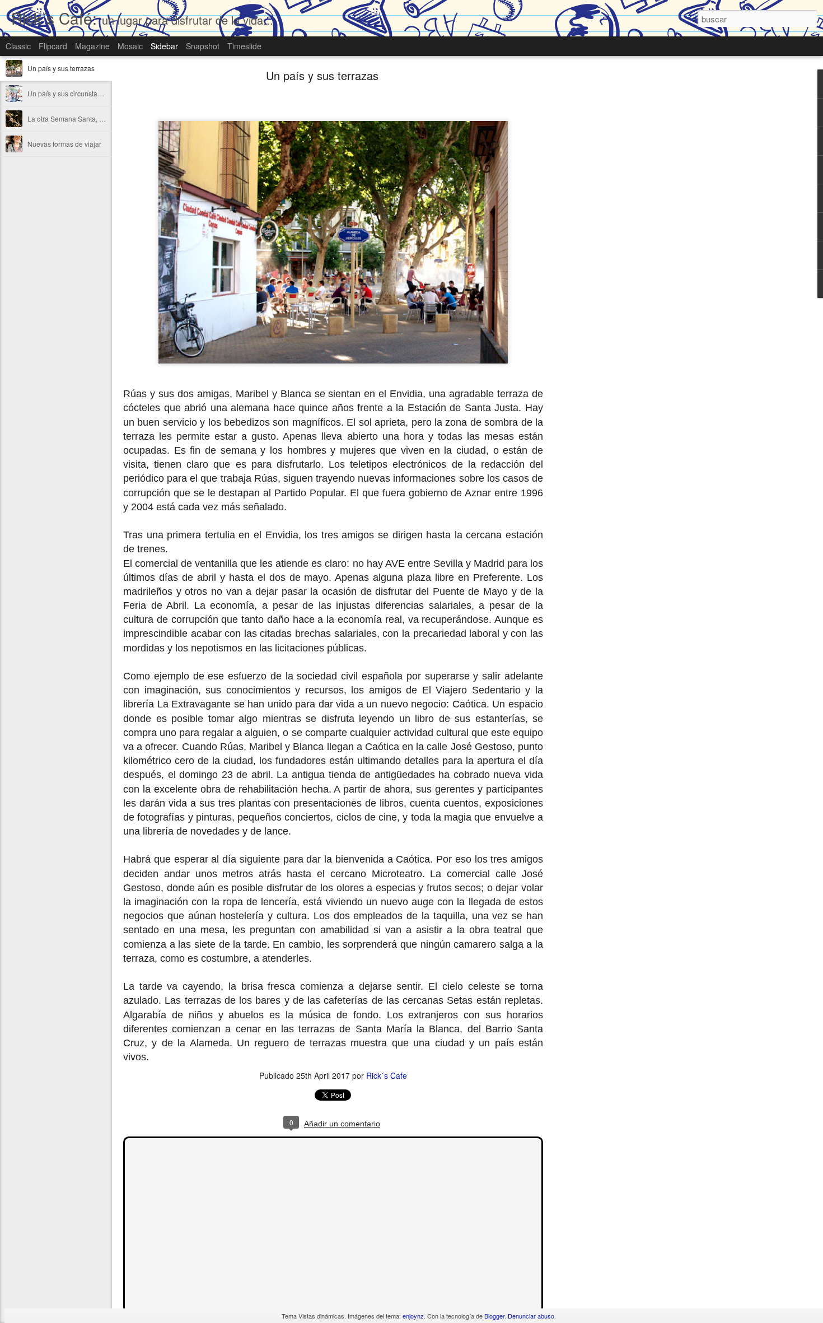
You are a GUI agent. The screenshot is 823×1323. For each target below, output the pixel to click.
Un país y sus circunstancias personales (88, 93)
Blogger (494, 1315)
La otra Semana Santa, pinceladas (80, 118)
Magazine (92, 46)
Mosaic (130, 46)
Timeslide (244, 46)
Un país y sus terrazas (61, 68)
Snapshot (202, 46)
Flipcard (53, 46)
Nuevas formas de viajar (64, 143)
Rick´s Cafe (386, 1075)
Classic (18, 46)
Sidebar (164, 46)
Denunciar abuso (531, 1315)
